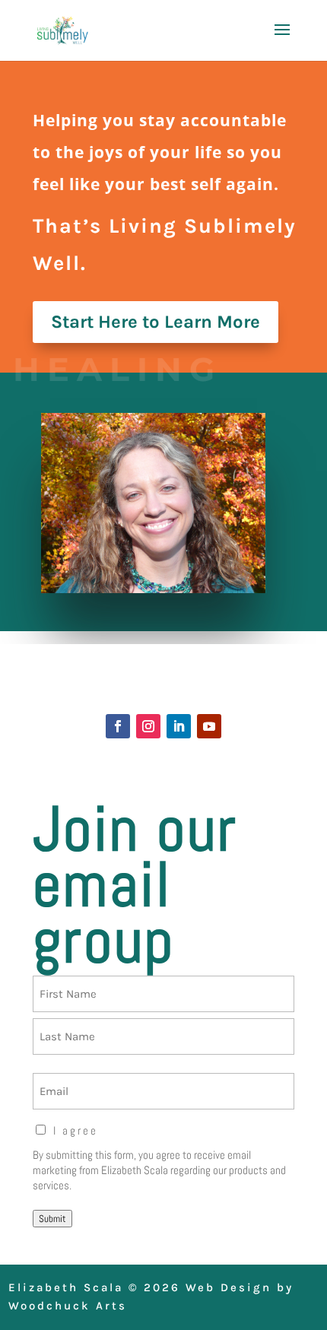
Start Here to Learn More (155, 321)
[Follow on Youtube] (209, 726)
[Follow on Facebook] (118, 726)
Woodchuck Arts (67, 1306)
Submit (52, 1218)
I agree (75, 1130)
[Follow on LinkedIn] (179, 726)
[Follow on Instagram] (148, 726)
